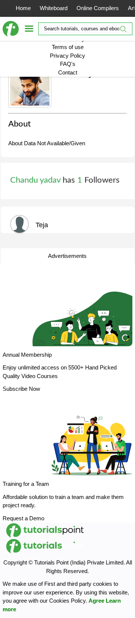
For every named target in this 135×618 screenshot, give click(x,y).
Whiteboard (54, 8)
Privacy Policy (67, 55)
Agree (96, 600)
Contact (67, 72)
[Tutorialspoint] (14, 29)
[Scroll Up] (115, 607)
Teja (42, 225)
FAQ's (67, 64)
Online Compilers (97, 8)
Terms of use (68, 47)
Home (23, 8)
